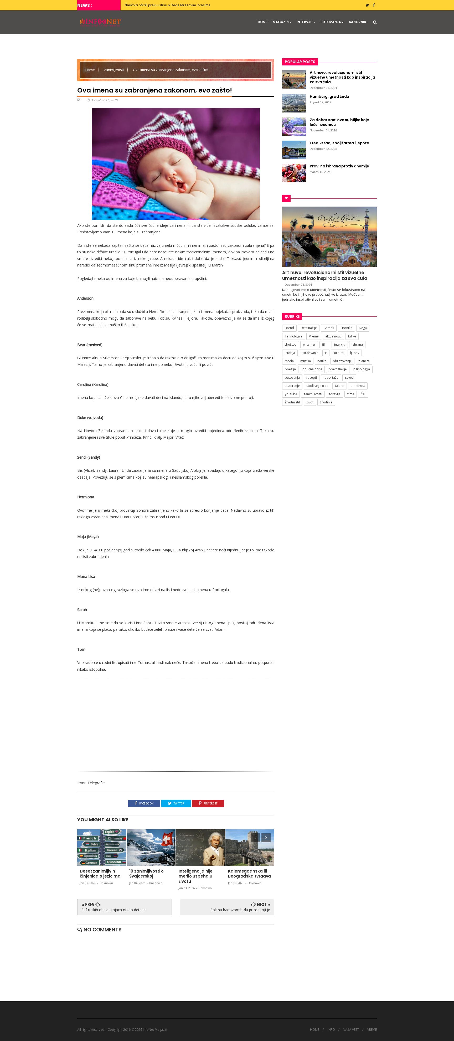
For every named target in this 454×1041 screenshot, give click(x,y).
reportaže (330, 377)
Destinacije (309, 328)
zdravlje (334, 394)
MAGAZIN (281, 22)
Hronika (346, 328)
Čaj (363, 394)
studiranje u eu (317, 385)
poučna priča (312, 369)
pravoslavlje (338, 369)
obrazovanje (342, 361)
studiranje (292, 385)
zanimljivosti (114, 69)
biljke (352, 336)
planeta (364, 361)
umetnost (358, 385)
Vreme (314, 336)
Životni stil (292, 402)
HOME (262, 22)
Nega (363, 328)
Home (90, 69)
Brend (289, 328)
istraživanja (310, 353)
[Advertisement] (175, 723)
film (325, 344)
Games (328, 328)
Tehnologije (293, 336)
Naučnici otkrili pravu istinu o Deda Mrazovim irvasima (167, 5)
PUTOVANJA (331, 22)
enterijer (309, 344)
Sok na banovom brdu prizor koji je (240, 909)
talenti (339, 385)
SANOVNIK (357, 22)
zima (350, 394)
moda (289, 361)
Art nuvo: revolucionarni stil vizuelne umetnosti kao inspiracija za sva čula (324, 275)
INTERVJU (305, 22)
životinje (326, 402)
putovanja (292, 377)
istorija (290, 353)
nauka (321, 361)
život (309, 402)
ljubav (354, 353)
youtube (291, 394)
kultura (338, 353)
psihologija (361, 369)
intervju (339, 344)
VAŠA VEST (351, 1030)
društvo (290, 344)
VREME (372, 1030)
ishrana (357, 344)
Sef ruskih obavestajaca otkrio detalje (113, 909)
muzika (305, 361)
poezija (290, 369)
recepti (311, 377)
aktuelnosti (333, 336)
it (326, 353)
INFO (331, 1030)
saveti (349, 377)
